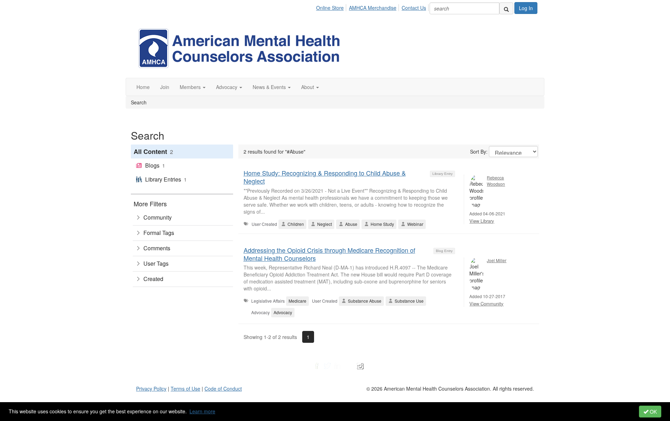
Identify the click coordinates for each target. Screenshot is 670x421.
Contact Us (414, 7)
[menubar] (373, 6)
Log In (526, 8)
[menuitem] (331, 6)
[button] (192, 87)
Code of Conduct (223, 388)
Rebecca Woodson (496, 180)
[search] (506, 8)
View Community (486, 303)
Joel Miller (496, 260)
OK (652, 411)
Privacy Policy (151, 388)
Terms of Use (185, 388)
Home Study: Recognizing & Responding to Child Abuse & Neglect (325, 176)
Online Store (330, 7)
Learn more (202, 411)
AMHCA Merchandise (372, 7)
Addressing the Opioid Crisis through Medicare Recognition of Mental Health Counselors (329, 254)
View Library (481, 220)
